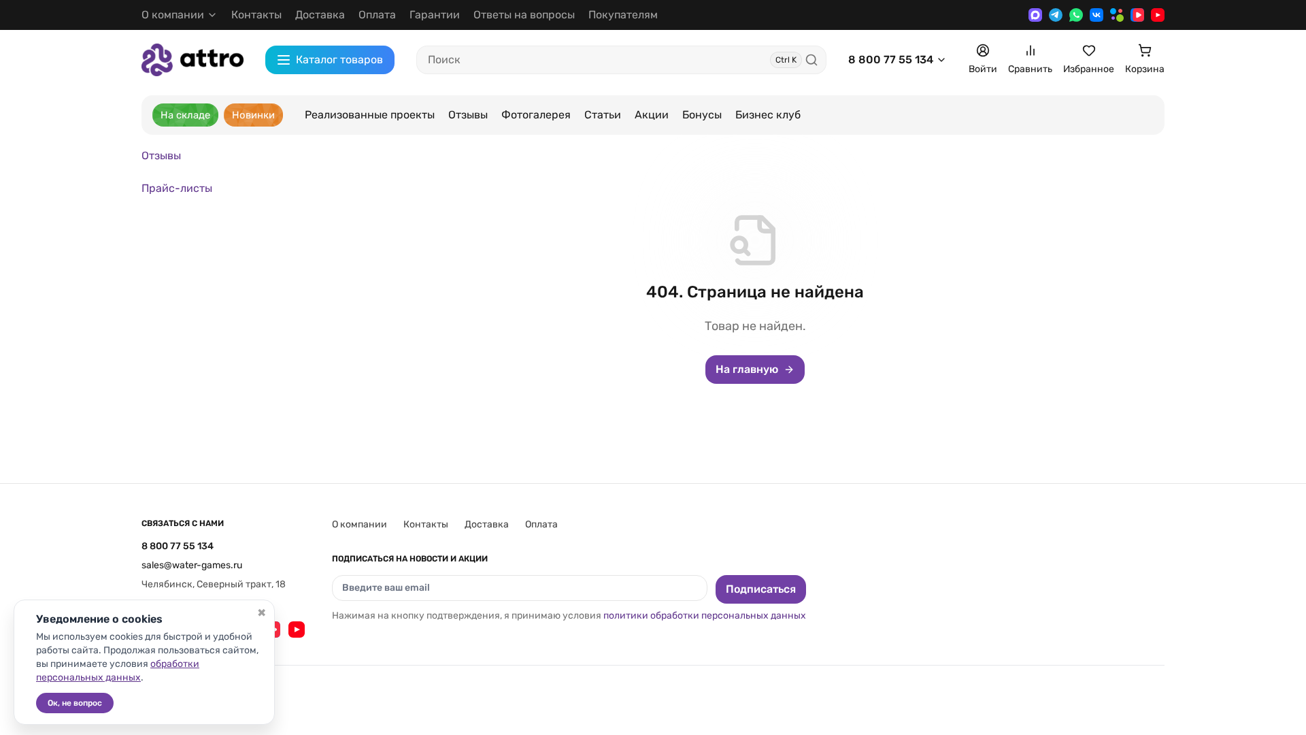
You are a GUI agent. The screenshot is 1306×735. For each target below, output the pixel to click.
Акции (652, 114)
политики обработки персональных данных (704, 615)
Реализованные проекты (370, 114)
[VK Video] (1137, 15)
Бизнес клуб (768, 114)
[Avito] (1117, 15)
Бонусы (702, 114)
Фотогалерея (536, 114)
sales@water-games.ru (191, 565)
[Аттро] (192, 60)
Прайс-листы (176, 188)
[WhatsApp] (1076, 15)
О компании (359, 524)
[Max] (1035, 15)
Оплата (377, 14)
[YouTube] (1158, 15)
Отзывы (468, 114)
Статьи (602, 114)
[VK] (1096, 15)
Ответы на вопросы (524, 14)
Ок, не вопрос (75, 703)
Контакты (256, 14)
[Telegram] (1055, 15)
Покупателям (623, 14)
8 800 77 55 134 (890, 59)
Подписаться (761, 589)
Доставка (320, 14)
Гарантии (434, 14)
